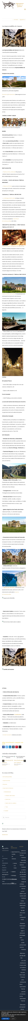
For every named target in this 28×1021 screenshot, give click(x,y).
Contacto (14, 879)
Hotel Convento (7, 734)
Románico (4, 94)
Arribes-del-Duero (10, 795)
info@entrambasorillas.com (9, 879)
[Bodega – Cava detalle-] (22, 915)
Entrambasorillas (7, 776)
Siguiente (22, 19)
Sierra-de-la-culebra (10, 803)
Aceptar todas (5, 1018)
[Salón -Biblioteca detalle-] (22, 955)
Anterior (16, 19)
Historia (5, 784)
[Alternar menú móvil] (25, 9)
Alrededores (7, 791)
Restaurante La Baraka (9, 171)
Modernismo (11, 94)
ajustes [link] (12, 1016)
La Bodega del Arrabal (9, 198)
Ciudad (6, 810)
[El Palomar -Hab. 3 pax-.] (22, 974)
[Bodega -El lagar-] (22, 935)
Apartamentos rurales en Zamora (14, 855)
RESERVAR (5, 834)
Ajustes (13, 1018)
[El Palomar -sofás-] (23, 996)
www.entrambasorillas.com (9, 883)
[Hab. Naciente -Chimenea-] (22, 925)
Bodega (14, 875)
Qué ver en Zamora (8, 788)
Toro (6, 807)
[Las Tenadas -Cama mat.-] (22, 904)
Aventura (7, 799)
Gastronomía (6, 780)
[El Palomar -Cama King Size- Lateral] (22, 1006)
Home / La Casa (15, 865)
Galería (14, 871)
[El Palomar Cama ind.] (23, 984)
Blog (13, 883)
